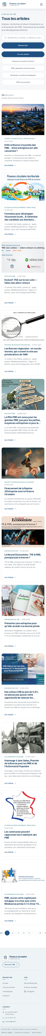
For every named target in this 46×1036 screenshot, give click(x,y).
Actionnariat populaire (14, 756)
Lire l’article (8, 165)
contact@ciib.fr (10, 1021)
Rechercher (23, 45)
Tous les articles (23, 54)
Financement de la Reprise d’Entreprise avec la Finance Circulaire (19, 491)
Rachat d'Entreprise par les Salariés (19, 482)
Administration (36, 1032)
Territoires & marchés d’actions (23, 61)
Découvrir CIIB (10, 964)
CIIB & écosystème (23, 82)
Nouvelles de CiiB (11, 551)
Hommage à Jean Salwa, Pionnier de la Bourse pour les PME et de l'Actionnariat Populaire (21, 763)
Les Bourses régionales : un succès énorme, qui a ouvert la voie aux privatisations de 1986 (22, 351)
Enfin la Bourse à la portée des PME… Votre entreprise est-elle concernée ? (21, 148)
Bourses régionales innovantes (17, 345)
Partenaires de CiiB (12, 619)
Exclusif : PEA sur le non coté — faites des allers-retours (20, 281)
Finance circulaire (30, 987)
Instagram (30, 991)
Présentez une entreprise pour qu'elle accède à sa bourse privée (22, 625)
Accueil (5, 983)
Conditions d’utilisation (22, 1032)
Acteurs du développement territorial (20, 207)
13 (40, 933)
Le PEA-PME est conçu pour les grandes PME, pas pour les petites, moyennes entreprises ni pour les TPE (22, 420)
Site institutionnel (30, 983)
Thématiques (8, 991)
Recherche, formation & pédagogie (23, 75)
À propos (6, 996)
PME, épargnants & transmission (23, 68)
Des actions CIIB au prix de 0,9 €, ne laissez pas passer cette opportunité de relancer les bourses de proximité (21, 695)
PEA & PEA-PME (9, 276)
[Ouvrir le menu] (41, 4)
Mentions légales (7, 1032)
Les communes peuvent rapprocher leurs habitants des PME (20, 835)
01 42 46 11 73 (10, 1018)
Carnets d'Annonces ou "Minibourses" (19, 138)
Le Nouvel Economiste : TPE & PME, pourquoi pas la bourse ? (22, 556)
